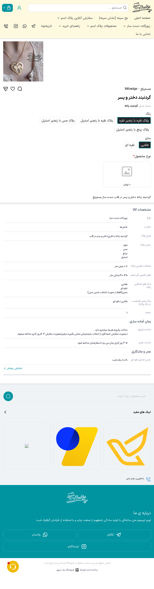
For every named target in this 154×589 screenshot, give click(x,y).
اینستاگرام (73, 546)
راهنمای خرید (71, 26)
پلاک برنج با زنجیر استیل (132, 129)
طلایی (145, 145)
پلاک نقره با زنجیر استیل (97, 120)
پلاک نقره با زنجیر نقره (134, 120)
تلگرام (110, 535)
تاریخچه (46, 26)
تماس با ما (143, 34)
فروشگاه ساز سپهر (65, 570)
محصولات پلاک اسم (103, 26)
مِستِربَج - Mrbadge (138, 89)
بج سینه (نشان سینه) (113, 18)
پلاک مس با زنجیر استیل (58, 120)
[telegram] (33, 26)
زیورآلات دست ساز (138, 26)
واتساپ (36, 535)
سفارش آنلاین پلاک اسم (77, 18)
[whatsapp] (24, 26)
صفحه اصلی (142, 18)
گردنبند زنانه (131, 106)
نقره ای (130, 145)
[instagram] (15, 26)
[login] (19, 8)
